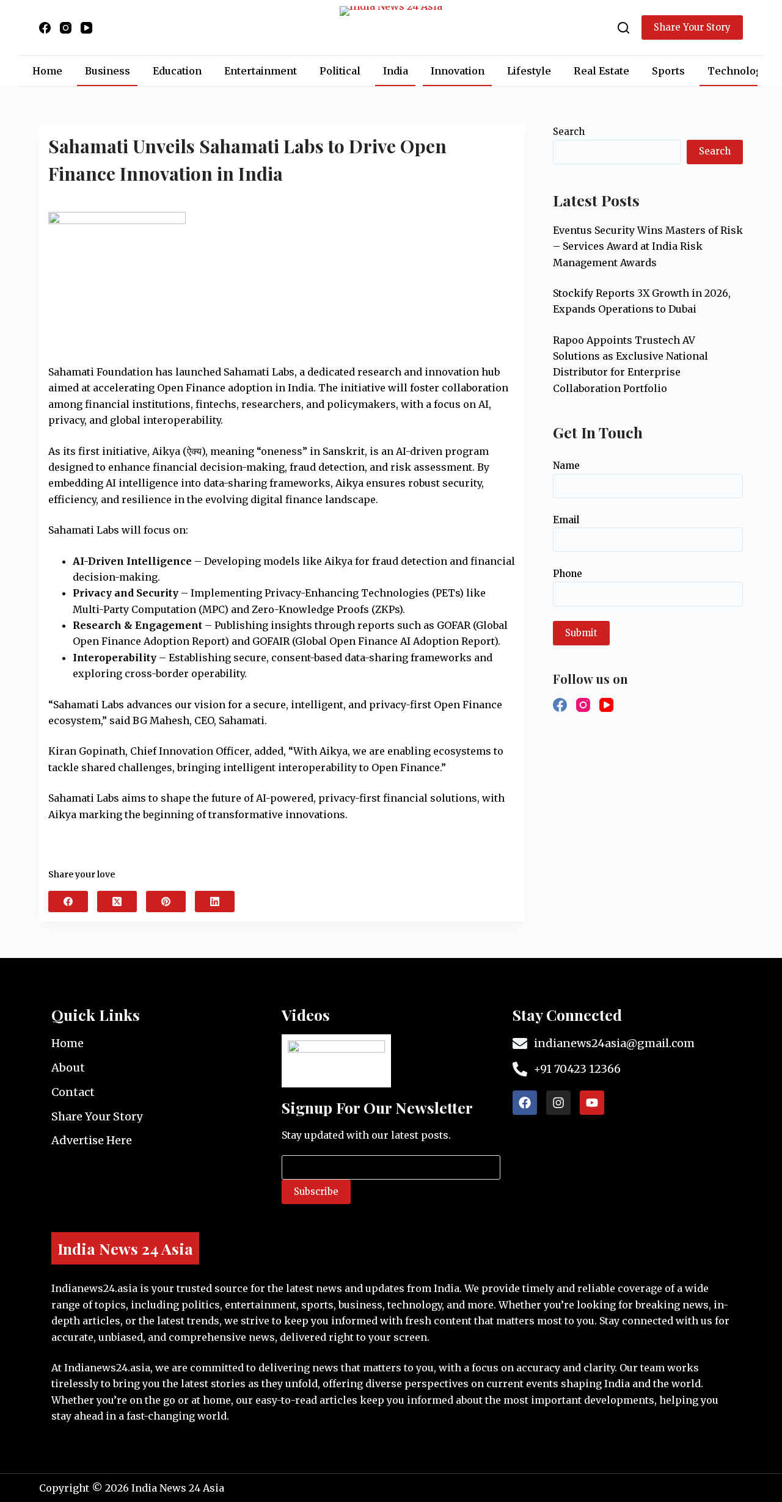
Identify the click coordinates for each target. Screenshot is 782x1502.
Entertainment (260, 71)
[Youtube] (592, 1102)
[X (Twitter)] (117, 901)
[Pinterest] (166, 901)
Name (566, 465)
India (395, 71)
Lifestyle (529, 71)
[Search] (623, 28)
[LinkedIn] (215, 901)
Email (566, 520)
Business (107, 71)
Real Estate (601, 71)
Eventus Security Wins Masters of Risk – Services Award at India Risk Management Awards (648, 246)
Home (47, 71)
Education (177, 71)
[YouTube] (86, 28)
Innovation (457, 71)
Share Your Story (692, 27)
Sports (668, 71)
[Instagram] (65, 28)
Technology (737, 71)
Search (569, 131)
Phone (567, 573)
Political (340, 71)
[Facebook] (45, 28)
